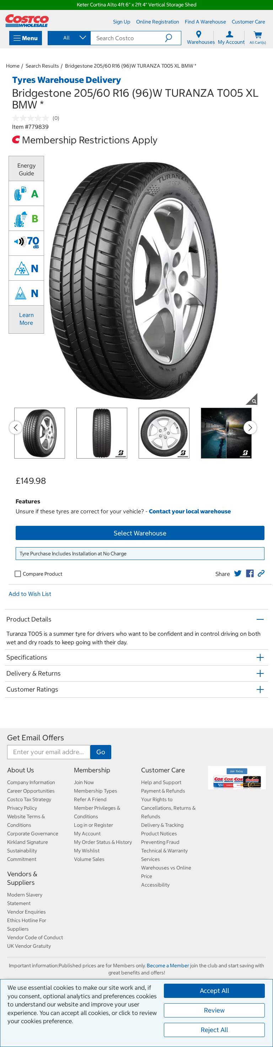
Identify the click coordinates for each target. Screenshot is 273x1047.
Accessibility (155, 885)
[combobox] (68, 38)
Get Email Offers (35, 737)
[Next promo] (250, 427)
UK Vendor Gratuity (29, 946)
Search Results (42, 66)
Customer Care (163, 770)
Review (214, 1010)
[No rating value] (32, 118)
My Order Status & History (103, 842)
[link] (238, 573)
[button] (173, 38)
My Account (87, 833)
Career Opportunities (31, 791)
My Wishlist (87, 850)
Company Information (31, 782)
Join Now (84, 782)
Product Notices (159, 833)
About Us (20, 770)
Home (13, 66)
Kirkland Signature (27, 842)
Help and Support (161, 782)
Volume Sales (89, 859)
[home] (27, 20)
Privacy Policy (22, 808)
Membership (92, 770)
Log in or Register (93, 825)
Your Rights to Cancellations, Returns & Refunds (168, 808)
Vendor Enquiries (26, 912)
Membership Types (95, 791)
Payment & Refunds (163, 791)
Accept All (214, 991)
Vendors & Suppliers (22, 878)
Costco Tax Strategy (29, 799)
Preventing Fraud (160, 842)
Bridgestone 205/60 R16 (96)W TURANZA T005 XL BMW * (130, 66)
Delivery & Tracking (162, 825)
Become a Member (168, 965)
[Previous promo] (15, 427)
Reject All (214, 1030)
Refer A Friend (90, 799)
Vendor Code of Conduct (35, 937)
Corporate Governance (32, 833)
